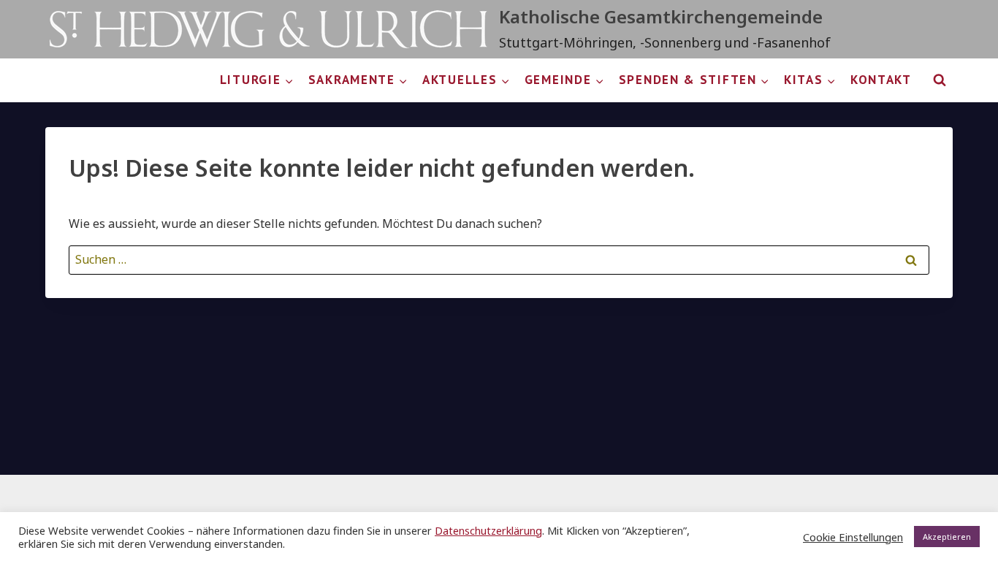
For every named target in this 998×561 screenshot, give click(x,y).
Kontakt (881, 80)
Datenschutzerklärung (488, 530)
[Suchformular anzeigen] (939, 80)
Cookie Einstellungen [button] (853, 536)
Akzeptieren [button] (947, 536)
